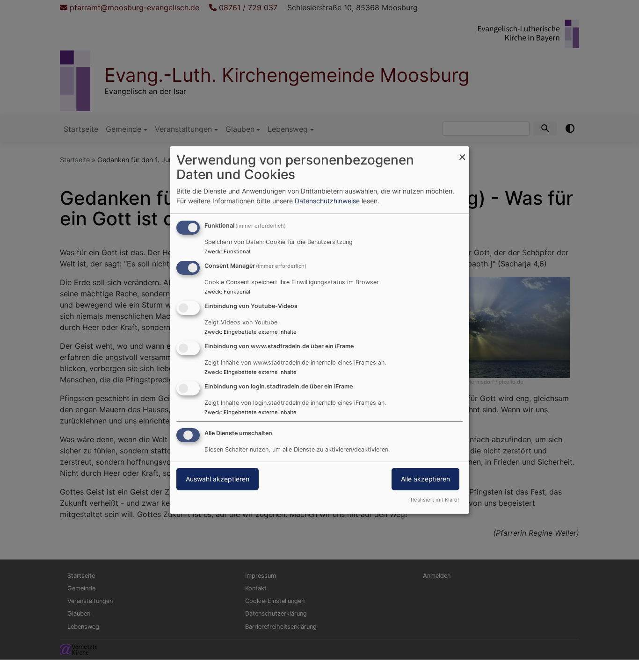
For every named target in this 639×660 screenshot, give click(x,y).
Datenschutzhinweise (327, 201)
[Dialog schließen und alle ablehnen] (462, 152)
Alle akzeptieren (425, 479)
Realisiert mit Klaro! (435, 499)
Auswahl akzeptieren (217, 479)
